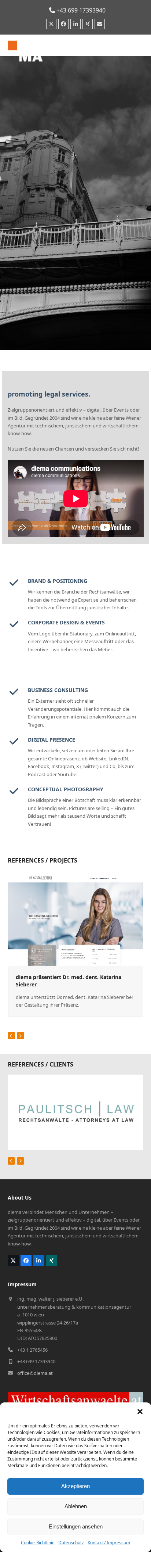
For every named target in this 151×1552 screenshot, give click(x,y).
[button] (140, 1411)
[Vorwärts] (20, 1035)
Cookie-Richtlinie (38, 1543)
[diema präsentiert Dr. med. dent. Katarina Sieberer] (76, 920)
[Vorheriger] (11, 1035)
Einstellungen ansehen (76, 1526)
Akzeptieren (75, 1486)
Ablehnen (76, 1506)
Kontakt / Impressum (109, 1543)
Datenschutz (71, 1543)
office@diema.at (35, 1373)
